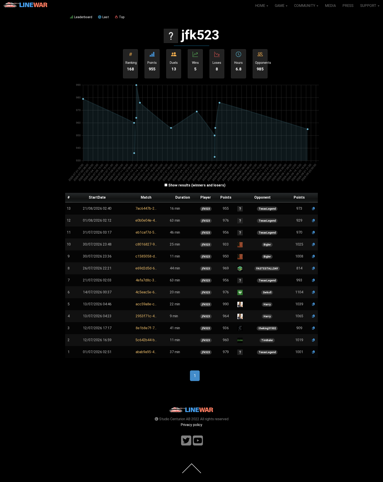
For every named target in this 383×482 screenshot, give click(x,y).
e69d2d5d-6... (146, 268)
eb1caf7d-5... (146, 232)
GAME (280, 6)
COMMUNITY (305, 6)
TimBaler (267, 340)
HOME (260, 6)
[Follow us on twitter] (186, 440)
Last (105, 17)
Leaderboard (83, 17)
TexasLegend (267, 208)
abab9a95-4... (146, 352)
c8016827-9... (146, 244)
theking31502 (267, 328)
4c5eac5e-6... (145, 292)
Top (122, 17)
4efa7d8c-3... (146, 280)
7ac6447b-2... (145, 208)
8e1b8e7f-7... (146, 328)
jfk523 (206, 208)
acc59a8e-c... (146, 304)
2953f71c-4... (146, 316)
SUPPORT (368, 6)
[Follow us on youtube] (198, 440)
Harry (267, 304)
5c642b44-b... (146, 340)
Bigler (267, 244)
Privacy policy (191, 425)
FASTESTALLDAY (267, 268)
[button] (146, 208)
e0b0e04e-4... (146, 220)
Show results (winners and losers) (196, 185)
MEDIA (330, 6)
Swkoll (267, 292)
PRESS (348, 6)
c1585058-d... (146, 256)
